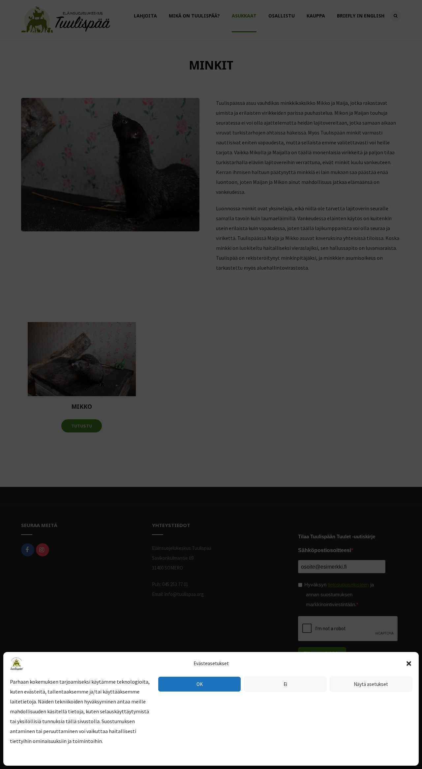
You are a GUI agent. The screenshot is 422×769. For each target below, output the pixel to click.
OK (199, 684)
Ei (285, 684)
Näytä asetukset (371, 684)
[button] (409, 663)
